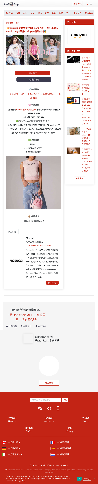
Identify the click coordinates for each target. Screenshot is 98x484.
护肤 (25, 13)
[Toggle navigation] (91, 4)
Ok (79, 478)
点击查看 (49, 382)
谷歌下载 (27, 326)
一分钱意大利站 (15, 454)
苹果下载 (13, 326)
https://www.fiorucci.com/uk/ (38, 245)
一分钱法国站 (62, 442)
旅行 (61, 13)
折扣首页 (9, 23)
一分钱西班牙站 (63, 448)
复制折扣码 (34, 79)
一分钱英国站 (14, 442)
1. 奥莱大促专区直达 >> (17, 94)
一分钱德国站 (14, 448)
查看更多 (79, 178)
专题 (18, 13)
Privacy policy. (20, 481)
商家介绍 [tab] (12, 231)
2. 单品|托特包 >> (35, 94)
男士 (68, 13)
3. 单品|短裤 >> (49, 94)
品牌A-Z (9, 13)
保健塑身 (77, 13)
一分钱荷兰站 (62, 454)
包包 (54, 13)
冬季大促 (77, 3)
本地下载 (42, 326)
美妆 (32, 13)
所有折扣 (52, 282)
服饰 (40, 13)
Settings (87, 478)
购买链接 (33, 73)
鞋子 (47, 13)
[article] (78, 35)
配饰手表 (89, 13)
